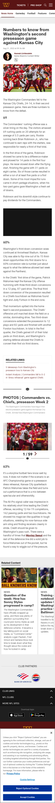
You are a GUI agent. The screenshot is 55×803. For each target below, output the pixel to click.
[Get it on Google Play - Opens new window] (37, 716)
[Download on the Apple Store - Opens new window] (16, 715)
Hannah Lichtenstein (23, 53)
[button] (27, 222)
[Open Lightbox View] (27, 441)
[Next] (35, 453)
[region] (27, 765)
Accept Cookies (27, 797)
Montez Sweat (34, 535)
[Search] (45, 5)
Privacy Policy (13, 773)
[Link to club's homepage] (6, 3)
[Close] (51, 732)
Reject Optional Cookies (27, 788)
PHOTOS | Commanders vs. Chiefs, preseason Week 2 (27, 399)
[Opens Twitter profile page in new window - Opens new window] (16, 60)
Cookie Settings (27, 779)
